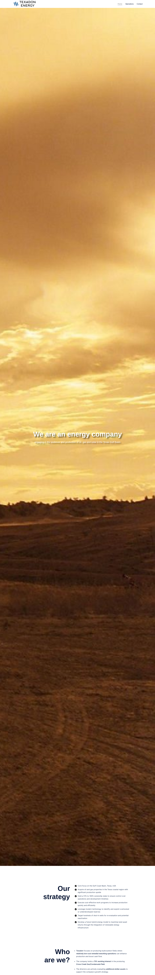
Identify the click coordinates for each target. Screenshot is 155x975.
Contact (140, 4)
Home (120, 4)
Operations (129, 4)
